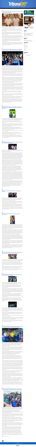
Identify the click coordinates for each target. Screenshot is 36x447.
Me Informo (25, 50)
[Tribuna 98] (18, 4)
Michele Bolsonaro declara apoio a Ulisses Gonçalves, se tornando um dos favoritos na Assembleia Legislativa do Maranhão (12, 107)
